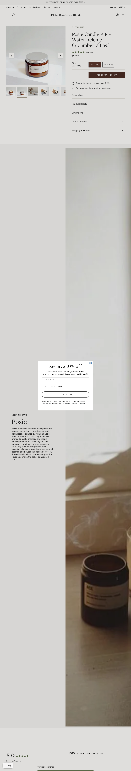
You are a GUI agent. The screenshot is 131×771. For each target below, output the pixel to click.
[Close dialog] (90, 363)
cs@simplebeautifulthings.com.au (77, 403)
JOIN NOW (65, 394)
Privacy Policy (46, 403)
